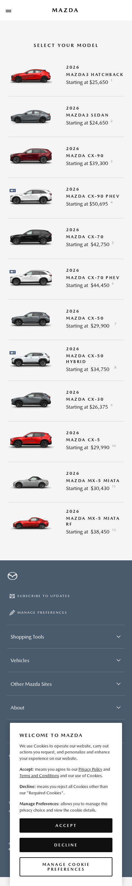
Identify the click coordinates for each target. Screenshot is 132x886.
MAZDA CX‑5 (83, 439)
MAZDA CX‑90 (85, 155)
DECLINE (66, 845)
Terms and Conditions (39, 775)
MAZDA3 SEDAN (87, 115)
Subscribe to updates (43, 596)
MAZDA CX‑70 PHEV (93, 277)
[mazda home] (65, 10)
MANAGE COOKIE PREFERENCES (66, 867)
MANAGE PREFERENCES (42, 612)
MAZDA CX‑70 (85, 236)
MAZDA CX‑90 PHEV (93, 196)
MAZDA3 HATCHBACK (95, 74)
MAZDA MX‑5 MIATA (93, 480)
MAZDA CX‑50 (85, 318)
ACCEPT (66, 825)
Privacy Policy (90, 769)
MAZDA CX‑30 (85, 399)
